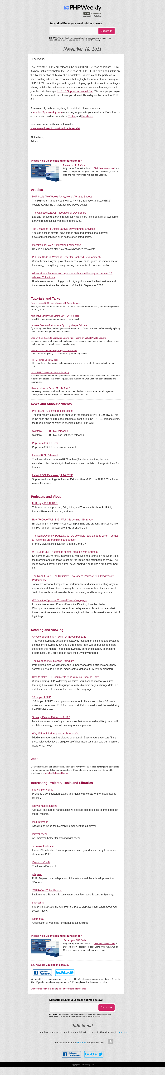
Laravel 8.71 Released (45, 455)
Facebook (87, 116)
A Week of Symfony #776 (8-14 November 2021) (59, 636)
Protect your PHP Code (74, 165)
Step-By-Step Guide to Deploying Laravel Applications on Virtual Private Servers (68, 338)
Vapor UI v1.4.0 (41, 862)
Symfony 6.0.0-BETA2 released (50, 431)
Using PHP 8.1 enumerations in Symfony (50, 372)
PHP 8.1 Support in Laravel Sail (75, 91)
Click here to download (104, 168)
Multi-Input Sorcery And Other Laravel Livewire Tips (55, 316)
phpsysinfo (38, 902)
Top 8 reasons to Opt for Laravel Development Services (63, 228)
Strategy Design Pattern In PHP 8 (51, 717)
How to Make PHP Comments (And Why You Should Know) (66, 677)
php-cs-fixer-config (42, 789)
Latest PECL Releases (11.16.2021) (52, 475)
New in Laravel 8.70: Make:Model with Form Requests (56, 303)
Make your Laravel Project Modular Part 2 (50, 388)
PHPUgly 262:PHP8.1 (45, 503)
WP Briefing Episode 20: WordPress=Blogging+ (59, 600)
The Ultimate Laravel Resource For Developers (59, 212)
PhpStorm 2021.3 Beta (45, 443)
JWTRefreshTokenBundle (47, 890)
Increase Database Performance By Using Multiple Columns (59, 325)
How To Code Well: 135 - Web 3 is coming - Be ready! (62, 519)
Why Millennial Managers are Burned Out (55, 733)
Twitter (72, 116)
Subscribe (106, 31)
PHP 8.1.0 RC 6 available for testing (52, 410)
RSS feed (81, 1042)
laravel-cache (40, 834)
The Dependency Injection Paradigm (53, 661)
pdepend (37, 874)
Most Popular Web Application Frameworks (56, 245)
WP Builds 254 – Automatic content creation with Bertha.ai (65, 551)
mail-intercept (40, 822)
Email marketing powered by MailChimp (92, 16)
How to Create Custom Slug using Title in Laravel (54, 350)
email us (122, 1032)
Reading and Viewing (47, 630)
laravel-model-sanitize (44, 805)
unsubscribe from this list (42, 989)
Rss (110, 1041)
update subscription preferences (71, 989)
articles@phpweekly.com (47, 112)
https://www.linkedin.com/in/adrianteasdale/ (55, 128)
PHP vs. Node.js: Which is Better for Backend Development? (66, 257)
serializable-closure (43, 846)
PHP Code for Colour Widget (44, 360)
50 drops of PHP (41, 697)
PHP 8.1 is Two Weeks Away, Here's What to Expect (62, 196)
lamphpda (38, 918)
